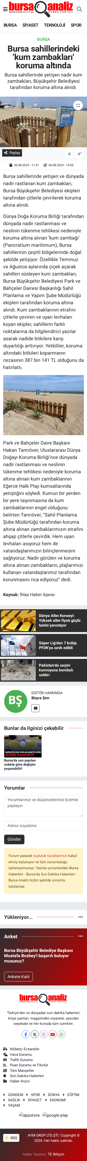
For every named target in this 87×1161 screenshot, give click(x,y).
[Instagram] (44, 1034)
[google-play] (55, 1116)
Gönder (14, 839)
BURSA (10, 25)
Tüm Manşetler (22, 1070)
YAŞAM (14, 1105)
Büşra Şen (40, 698)
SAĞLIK (14, 1100)
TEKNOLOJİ (54, 25)
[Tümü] (80, 917)
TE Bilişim (56, 1154)
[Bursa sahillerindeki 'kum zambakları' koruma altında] (43, 122)
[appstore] (30, 1116)
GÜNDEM (15, 1095)
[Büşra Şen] (15, 700)
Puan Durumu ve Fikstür (29, 1065)
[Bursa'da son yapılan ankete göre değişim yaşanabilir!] (23, 746)
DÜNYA (54, 1095)
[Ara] (79, 9)
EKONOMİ (58, 1100)
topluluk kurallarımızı (50, 856)
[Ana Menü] (5, 9)
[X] (35, 1034)
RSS (13, 1138)
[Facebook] (26, 1034)
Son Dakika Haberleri (27, 1076)
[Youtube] (53, 1034)
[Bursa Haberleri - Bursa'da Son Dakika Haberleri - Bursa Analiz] (41, 9)
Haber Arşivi (20, 1081)
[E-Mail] (35, 708)
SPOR (76, 25)
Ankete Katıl (18, 976)
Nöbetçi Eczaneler (24, 1049)
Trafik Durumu (21, 1060)
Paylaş (14, 153)
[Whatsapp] (61, 1034)
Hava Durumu (21, 1054)
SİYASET (30, 25)
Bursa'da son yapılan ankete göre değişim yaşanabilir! (20, 764)
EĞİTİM (73, 1095)
